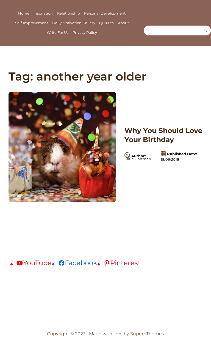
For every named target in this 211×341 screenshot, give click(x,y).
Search (205, 30)
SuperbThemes (147, 333)
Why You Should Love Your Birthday (163, 135)
